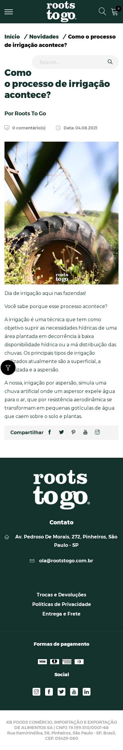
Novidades (44, 36)
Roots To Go (30, 113)
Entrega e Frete (61, 614)
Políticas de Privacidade (61, 604)
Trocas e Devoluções (61, 595)
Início (12, 36)
